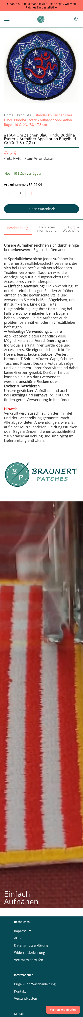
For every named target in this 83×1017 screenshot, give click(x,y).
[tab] (18, 229)
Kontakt (20, 991)
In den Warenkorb (41, 209)
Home (8, 115)
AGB (17, 938)
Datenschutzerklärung (31, 945)
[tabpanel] (41, 339)
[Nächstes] (74, 229)
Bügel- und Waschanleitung (35, 984)
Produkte (24, 115)
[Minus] (9, 193)
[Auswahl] (31, 193)
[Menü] (6, 19)
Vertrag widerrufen (28, 960)
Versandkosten (44, 158)
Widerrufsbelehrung (29, 952)
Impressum (22, 931)
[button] (75, 19)
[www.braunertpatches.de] (41, 19)
